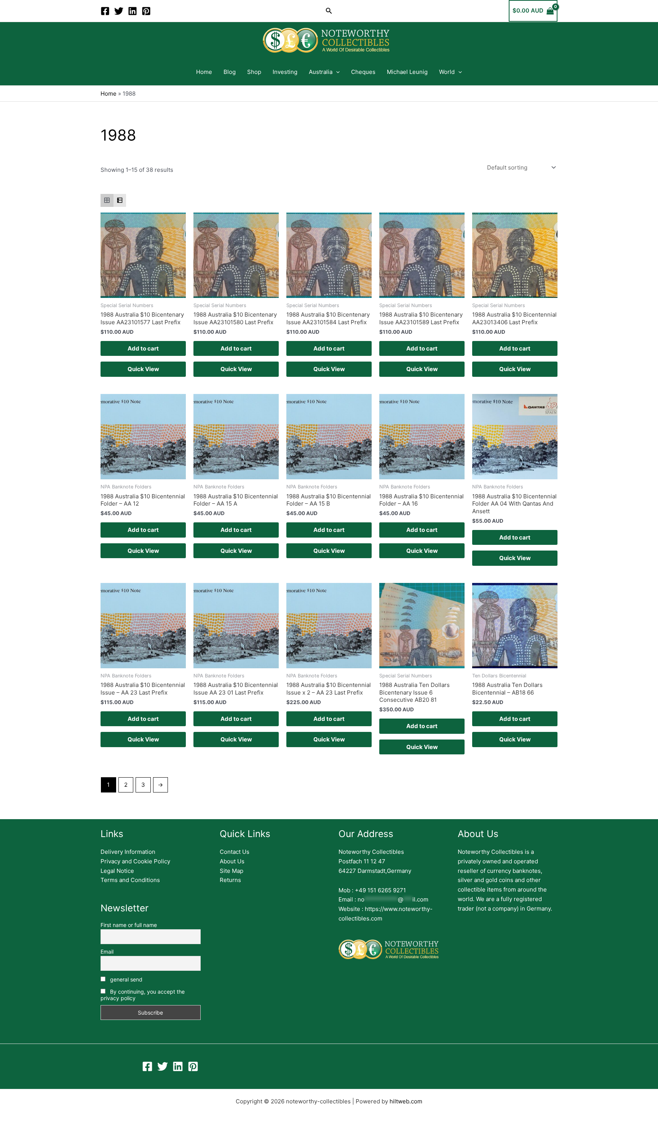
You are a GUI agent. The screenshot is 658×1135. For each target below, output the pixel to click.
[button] (329, 11)
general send (125, 979)
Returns (230, 880)
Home (204, 71)
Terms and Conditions (130, 880)
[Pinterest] (146, 11)
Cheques (363, 71)
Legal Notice (117, 870)
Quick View (143, 369)
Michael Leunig (407, 71)
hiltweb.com (406, 1101)
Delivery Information (128, 851)
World (447, 71)
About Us (232, 861)
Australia (320, 71)
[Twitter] (118, 11)
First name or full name (129, 925)
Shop (254, 71)
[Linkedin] (132, 11)
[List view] (119, 200)
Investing (285, 71)
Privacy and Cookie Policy (135, 861)
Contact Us (234, 851)
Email (107, 951)
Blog (230, 71)
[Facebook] (105, 11)
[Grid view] (107, 200)
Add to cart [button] (143, 348)
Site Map (231, 870)
